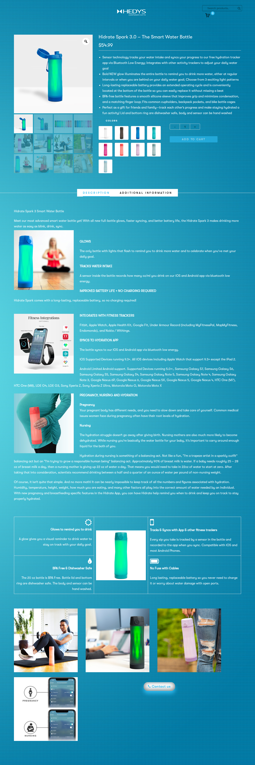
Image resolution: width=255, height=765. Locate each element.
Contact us (161, 686)
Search (239, 8)
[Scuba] (154, 133)
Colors (112, 121)
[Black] (121, 133)
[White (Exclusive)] (105, 133)
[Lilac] (138, 150)
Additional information (146, 192)
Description (96, 192)
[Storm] (154, 150)
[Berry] (105, 150)
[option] (53, 74)
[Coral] (121, 150)
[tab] (96, 193)
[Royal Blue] (138, 133)
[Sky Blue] (105, 166)
